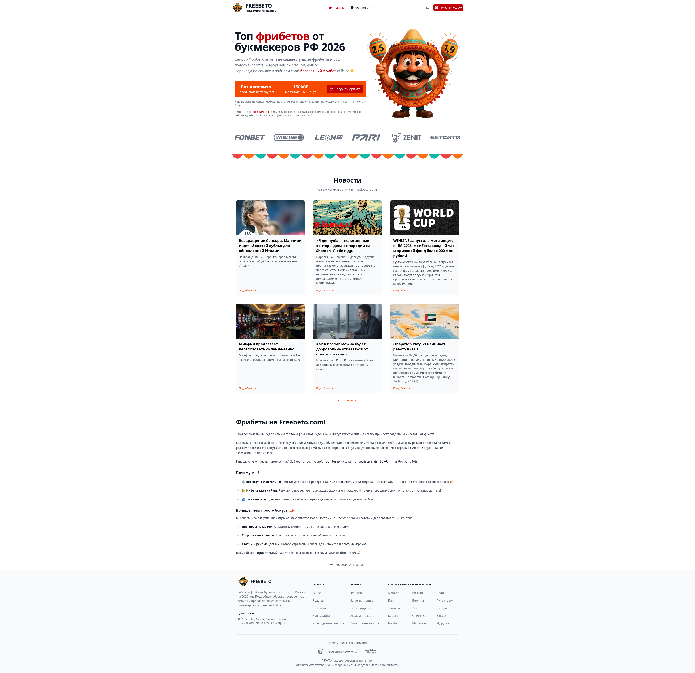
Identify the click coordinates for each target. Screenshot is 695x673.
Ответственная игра (364, 623)
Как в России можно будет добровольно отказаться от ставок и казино (342, 349)
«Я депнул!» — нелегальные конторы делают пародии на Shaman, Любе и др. (343, 245)
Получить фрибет (347, 89)
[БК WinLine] (289, 137)
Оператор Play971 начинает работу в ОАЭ (419, 347)
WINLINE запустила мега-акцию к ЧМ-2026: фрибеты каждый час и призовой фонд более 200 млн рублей (423, 248)
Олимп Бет (420, 616)
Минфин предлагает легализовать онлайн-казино (266, 347)
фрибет (262, 553)
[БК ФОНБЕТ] (250, 137)
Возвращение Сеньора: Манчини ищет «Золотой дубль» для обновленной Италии (270, 245)
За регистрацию (361, 600)
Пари (391, 600)
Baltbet (441, 616)
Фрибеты (356, 593)
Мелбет (393, 623)
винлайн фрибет (378, 462)
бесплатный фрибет (318, 70)
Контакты (319, 608)
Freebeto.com (357, 643)
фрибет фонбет (325, 462)
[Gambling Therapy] (370, 651)
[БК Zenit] (406, 137)
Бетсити (418, 600)
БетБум (442, 608)
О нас (317, 593)
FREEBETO (258, 6)
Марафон (419, 623)
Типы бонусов (360, 608)
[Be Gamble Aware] (343, 651)
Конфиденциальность (326, 623)
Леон (440, 593)
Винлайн (418, 593)
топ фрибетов (260, 111)
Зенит (416, 608)
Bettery (393, 616)
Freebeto (340, 565)
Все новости (345, 400)
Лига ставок (445, 600)
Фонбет (393, 593)
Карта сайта (321, 616)
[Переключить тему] (427, 7)
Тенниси (394, 608)
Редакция (319, 600)
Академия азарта (362, 616)
